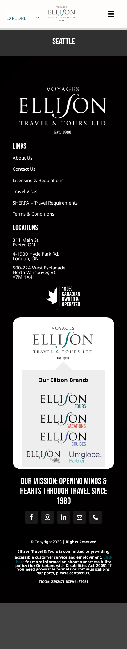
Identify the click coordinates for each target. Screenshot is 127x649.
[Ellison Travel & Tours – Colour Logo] (63, 329)
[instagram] (47, 517)
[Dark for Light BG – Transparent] (63, 449)
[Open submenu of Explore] (37, 17)
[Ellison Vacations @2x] (63, 415)
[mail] (79, 517)
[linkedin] (63, 517)
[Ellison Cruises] (63, 433)
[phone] (95, 517)
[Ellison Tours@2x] (63, 395)
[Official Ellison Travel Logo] (61, 6)
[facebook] (31, 517)
